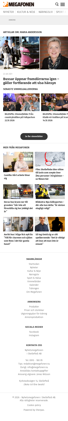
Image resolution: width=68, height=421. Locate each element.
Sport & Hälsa (34, 278)
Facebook (34, 332)
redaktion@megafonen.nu (37, 363)
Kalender (34, 285)
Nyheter (8, 12)
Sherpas (40, 410)
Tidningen (34, 288)
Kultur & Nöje (26, 12)
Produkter (34, 306)
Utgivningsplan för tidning (34, 313)
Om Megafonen (34, 292)
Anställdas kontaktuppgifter (34, 370)
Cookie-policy (34, 405)
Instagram (34, 335)
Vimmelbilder (34, 281)
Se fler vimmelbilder (34, 136)
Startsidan (34, 264)
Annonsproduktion (34, 317)
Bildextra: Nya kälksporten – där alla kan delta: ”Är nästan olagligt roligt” (50, 205)
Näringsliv (46, 12)
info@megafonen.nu (37, 367)
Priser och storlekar (34, 310)
